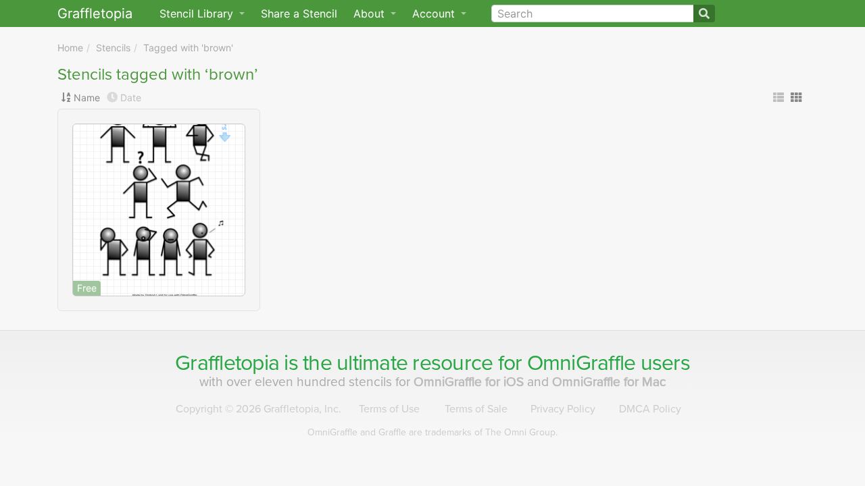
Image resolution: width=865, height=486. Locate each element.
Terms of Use (389, 409)
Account (435, 13)
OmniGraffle (581, 363)
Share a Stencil (299, 13)
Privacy (562, 409)
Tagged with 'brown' (188, 47)
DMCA (650, 409)
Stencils (113, 47)
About (370, 13)
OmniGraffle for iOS (470, 381)
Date (130, 97)
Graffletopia (94, 13)
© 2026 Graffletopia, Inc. (258, 409)
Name (87, 97)
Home (70, 47)
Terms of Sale (476, 409)
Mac (609, 381)
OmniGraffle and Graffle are (432, 432)
